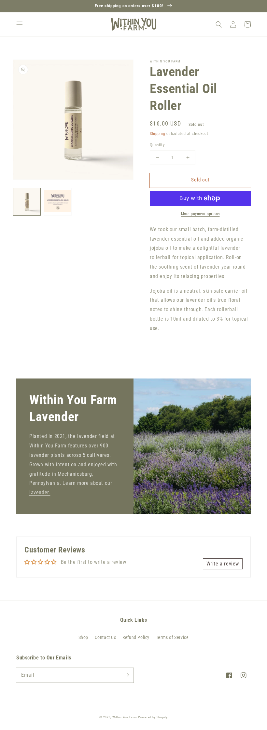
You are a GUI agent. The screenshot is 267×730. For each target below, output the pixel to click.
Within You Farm (124, 717)
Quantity (157, 144)
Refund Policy (135, 637)
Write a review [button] (222, 564)
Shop (83, 637)
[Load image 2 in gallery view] (58, 202)
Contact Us (105, 637)
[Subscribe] (126, 675)
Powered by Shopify (153, 717)
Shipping (157, 133)
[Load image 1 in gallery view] (27, 202)
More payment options (200, 214)
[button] (19, 24)
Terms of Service (172, 637)
